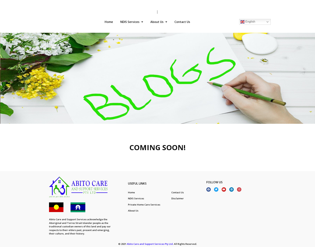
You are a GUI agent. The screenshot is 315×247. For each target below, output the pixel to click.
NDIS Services (129, 22)
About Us (157, 22)
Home (109, 22)
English (250, 21)
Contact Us (182, 22)
